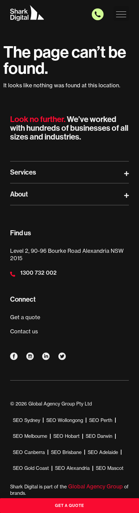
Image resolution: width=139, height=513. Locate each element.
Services (23, 172)
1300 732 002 (38, 272)
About (19, 194)
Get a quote (25, 317)
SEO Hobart (66, 436)
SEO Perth (100, 420)
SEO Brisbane (66, 452)
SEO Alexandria (72, 468)
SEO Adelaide (103, 452)
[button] (121, 13)
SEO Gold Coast (31, 468)
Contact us (24, 331)
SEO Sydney (26, 420)
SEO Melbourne (30, 436)
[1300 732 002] (12, 274)
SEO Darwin (99, 436)
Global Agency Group (95, 486)
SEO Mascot (109, 468)
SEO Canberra (29, 452)
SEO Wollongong (64, 420)
